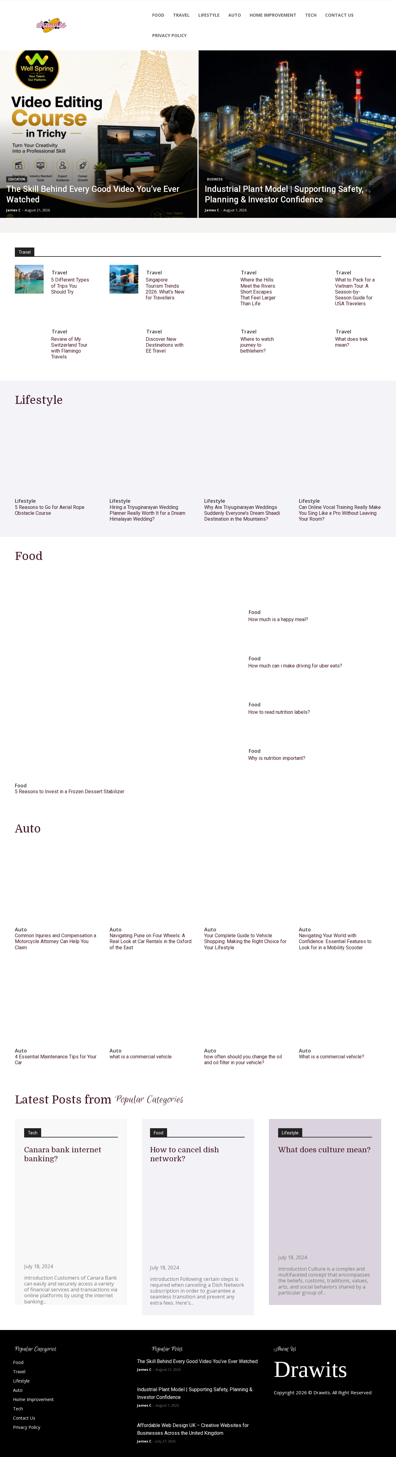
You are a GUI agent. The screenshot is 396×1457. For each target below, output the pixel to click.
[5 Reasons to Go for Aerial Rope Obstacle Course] (56, 453)
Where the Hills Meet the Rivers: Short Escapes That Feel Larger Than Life (258, 292)
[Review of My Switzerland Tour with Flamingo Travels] (29, 338)
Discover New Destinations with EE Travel (164, 345)
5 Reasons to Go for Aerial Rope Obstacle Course (49, 510)
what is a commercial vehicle (141, 1057)
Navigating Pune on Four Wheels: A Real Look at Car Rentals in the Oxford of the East (151, 941)
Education (16, 179)
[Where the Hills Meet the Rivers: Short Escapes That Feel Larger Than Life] (218, 279)
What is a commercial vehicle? (331, 1057)
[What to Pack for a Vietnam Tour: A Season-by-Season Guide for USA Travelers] (313, 279)
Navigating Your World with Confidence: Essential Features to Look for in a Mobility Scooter (335, 941)
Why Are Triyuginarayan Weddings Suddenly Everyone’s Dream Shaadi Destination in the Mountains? (242, 513)
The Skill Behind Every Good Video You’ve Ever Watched (197, 1361)
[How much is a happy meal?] (223, 611)
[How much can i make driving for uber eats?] (223, 657)
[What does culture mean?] (325, 1203)
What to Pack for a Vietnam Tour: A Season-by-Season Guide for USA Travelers (355, 292)
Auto (21, 930)
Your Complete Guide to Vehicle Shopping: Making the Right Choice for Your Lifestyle (245, 941)
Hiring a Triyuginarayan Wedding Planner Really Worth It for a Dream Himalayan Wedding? (147, 513)
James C (144, 1369)
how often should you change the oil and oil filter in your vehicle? (243, 1059)
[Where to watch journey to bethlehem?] (218, 338)
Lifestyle (25, 501)
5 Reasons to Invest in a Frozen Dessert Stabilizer (69, 791)
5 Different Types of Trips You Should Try (70, 285)
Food (21, 786)
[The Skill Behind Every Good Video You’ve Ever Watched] (98, 134)
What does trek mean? (351, 342)
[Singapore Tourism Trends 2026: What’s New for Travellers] (124, 279)
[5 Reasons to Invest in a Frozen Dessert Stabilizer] (120, 673)
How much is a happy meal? (278, 619)
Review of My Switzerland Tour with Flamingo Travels (69, 348)
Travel (59, 272)
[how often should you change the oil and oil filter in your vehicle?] (245, 1003)
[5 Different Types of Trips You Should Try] (29, 279)
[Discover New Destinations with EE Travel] (124, 338)
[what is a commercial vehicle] (151, 1003)
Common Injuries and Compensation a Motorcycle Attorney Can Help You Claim (55, 941)
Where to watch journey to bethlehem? (257, 345)
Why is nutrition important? (276, 758)
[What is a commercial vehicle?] (340, 1003)
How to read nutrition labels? (279, 712)
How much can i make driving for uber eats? (295, 666)
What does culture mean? (324, 1150)
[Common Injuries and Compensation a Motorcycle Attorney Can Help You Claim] (56, 882)
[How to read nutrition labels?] (223, 703)
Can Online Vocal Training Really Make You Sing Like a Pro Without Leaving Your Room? (340, 513)
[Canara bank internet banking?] (71, 1212)
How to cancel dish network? (184, 1154)
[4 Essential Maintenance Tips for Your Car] (56, 1003)
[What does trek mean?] (313, 338)
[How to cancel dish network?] (197, 1212)
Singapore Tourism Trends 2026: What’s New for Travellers (165, 289)
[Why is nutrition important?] (223, 750)
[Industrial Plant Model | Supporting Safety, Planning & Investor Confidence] (297, 134)
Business (215, 179)
